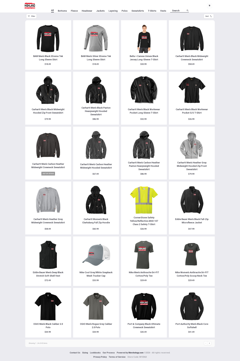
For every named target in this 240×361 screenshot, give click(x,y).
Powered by (143, 353)
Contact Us (75, 353)
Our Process (109, 353)
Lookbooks (95, 353)
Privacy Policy (100, 357)
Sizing (85, 353)
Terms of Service (117, 357)
